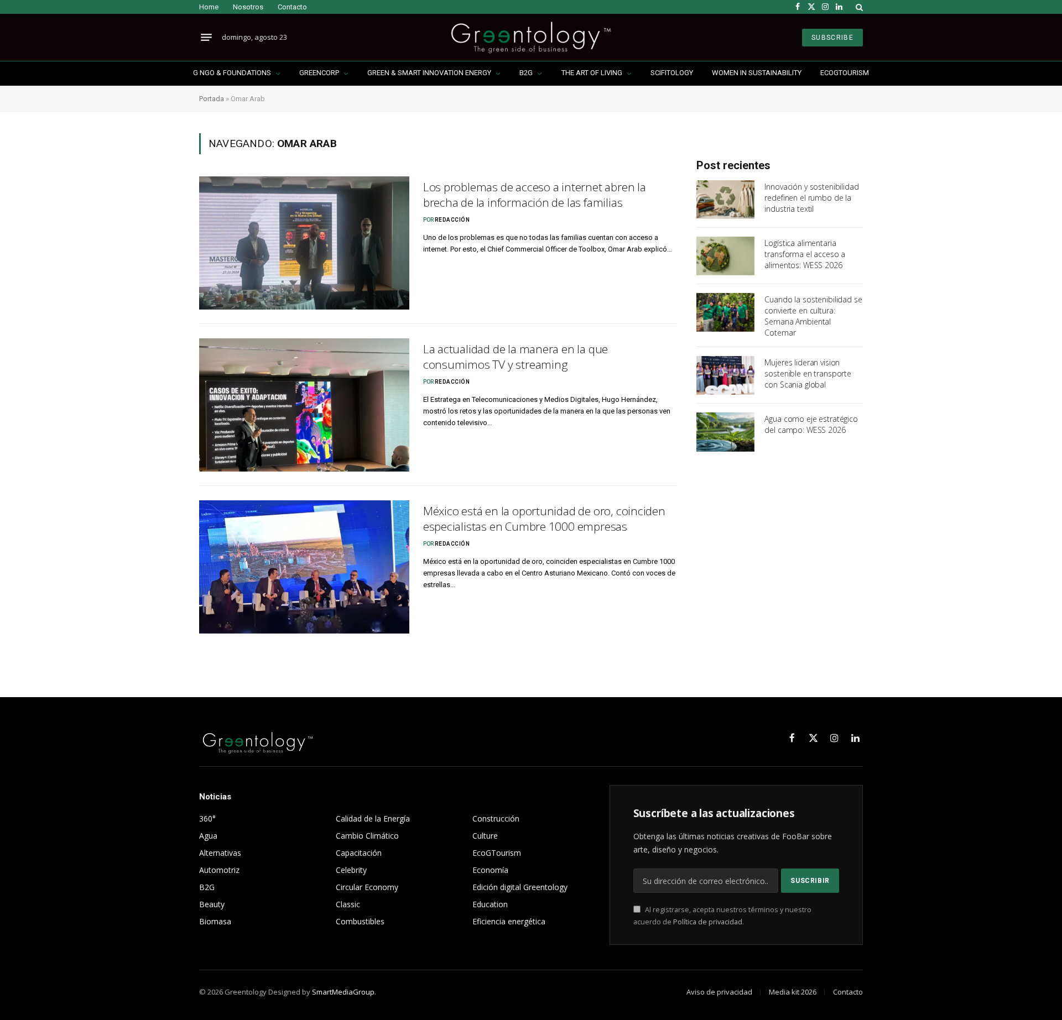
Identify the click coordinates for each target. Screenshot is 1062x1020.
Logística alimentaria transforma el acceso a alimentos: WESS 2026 (804, 254)
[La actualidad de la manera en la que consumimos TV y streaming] (304, 405)
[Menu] (206, 37)
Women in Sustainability (756, 73)
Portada (211, 99)
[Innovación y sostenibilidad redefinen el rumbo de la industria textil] (725, 199)
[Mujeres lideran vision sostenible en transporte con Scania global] (725, 375)
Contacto (292, 7)
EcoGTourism (844, 73)
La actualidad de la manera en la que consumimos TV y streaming (515, 357)
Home (208, 7)
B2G (526, 73)
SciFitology (671, 73)
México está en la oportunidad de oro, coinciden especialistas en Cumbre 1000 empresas (544, 519)
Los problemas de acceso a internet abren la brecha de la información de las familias (534, 195)
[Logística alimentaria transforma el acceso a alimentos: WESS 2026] (725, 256)
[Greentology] (531, 37)
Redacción (452, 220)
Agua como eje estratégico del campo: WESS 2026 (811, 424)
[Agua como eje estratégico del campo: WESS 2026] (725, 431)
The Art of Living (591, 73)
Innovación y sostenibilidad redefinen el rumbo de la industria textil (811, 197)
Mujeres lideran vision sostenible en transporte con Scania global (807, 373)
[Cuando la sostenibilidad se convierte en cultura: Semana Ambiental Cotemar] (725, 312)
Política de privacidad (707, 922)
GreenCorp (319, 73)
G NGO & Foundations (232, 73)
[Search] (858, 7)
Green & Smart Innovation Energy (429, 73)
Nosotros (248, 7)
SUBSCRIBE (832, 37)
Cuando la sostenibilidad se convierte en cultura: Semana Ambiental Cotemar (813, 316)
